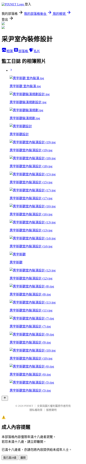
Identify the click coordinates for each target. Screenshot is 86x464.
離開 (23, 457)
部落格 (23, 51)
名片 (37, 51)
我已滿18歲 (9, 457)
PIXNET (28, 405)
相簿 (10, 51)
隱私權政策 (35, 409)
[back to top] (5, 398)
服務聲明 (51, 409)
